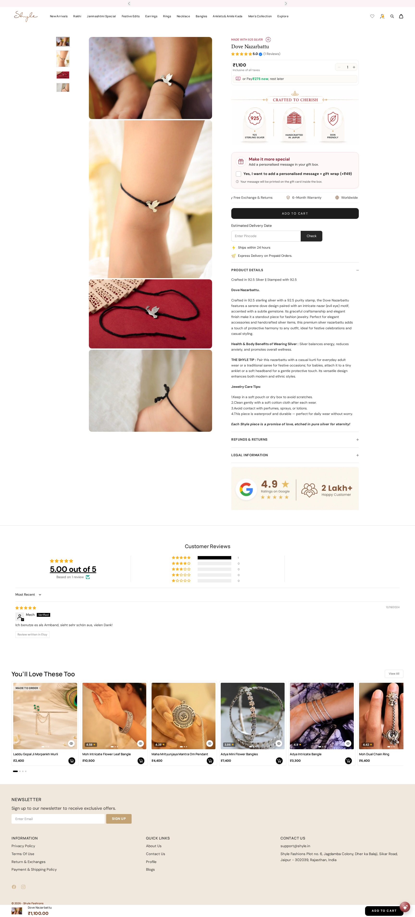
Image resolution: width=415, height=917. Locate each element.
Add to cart (295, 213)
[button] (241, 54)
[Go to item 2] (63, 58)
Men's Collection (260, 16)
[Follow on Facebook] (14, 887)
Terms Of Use (23, 853)
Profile (151, 861)
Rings (167, 16)
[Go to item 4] (63, 87)
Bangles (201, 16)
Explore (282, 16)
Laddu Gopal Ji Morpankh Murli (35, 754)
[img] (25, 608)
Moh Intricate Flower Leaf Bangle (106, 754)
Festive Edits (131, 16)
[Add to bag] (71, 760)
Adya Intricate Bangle (306, 754)
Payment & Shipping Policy (34, 869)
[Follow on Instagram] (23, 887)
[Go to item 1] (63, 41)
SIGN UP (119, 818)
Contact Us (155, 853)
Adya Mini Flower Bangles (239, 754)
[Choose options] (71, 743)
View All (394, 674)
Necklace (183, 16)
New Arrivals (58, 16)
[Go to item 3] (63, 75)
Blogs (150, 869)
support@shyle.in (295, 846)
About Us (154, 846)
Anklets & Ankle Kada (227, 16)
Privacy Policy (23, 846)
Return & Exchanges (29, 861)
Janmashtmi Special (101, 16)
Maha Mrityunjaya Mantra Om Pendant (180, 754)
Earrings (151, 16)
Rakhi (77, 16)
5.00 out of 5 (73, 569)
